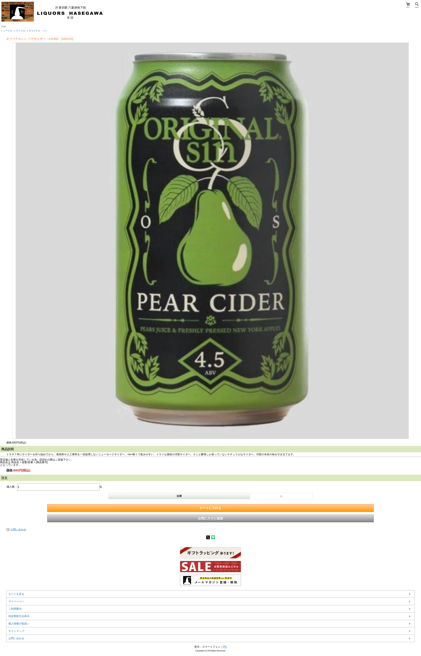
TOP (3, 26)
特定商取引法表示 (18, 616)
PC (225, 646)
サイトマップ (16, 631)
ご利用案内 (15, 608)
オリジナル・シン (38, 30)
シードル (7, 30)
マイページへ (16, 601)
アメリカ (20, 30)
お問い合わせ (18, 529)
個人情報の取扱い (18, 623)
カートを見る (16, 594)
